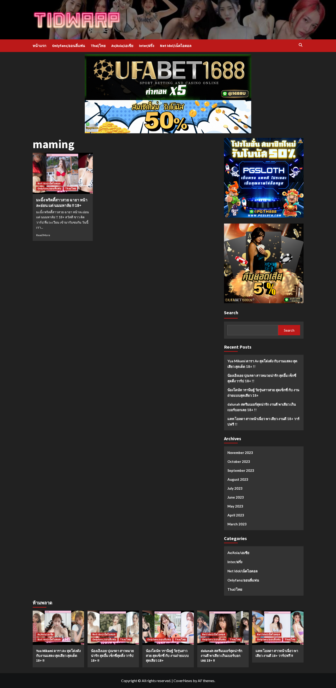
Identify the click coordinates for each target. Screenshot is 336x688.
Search (231, 312)
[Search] (301, 45)
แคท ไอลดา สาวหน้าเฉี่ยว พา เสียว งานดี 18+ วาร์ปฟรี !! (263, 421)
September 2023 (240, 470)
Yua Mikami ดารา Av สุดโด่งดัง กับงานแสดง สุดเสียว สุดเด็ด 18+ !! (262, 364)
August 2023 (237, 479)
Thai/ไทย (98, 45)
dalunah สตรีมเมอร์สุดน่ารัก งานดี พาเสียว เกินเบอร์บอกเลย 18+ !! (261, 407)
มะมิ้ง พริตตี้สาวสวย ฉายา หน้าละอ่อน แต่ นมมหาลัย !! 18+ (62, 202)
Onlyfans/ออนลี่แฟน (68, 45)
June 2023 (235, 497)
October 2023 (238, 461)
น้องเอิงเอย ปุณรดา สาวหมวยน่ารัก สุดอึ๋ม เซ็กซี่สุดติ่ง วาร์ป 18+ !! (261, 378)
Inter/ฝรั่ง (146, 45)
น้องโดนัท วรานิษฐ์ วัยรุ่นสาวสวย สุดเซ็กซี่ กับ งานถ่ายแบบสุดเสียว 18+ (263, 392)
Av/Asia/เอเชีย (122, 45)
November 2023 (240, 452)
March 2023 (237, 524)
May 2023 (235, 506)
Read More (43, 235)
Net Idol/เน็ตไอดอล (176, 45)
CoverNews (182, 680)
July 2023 (235, 488)
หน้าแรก (39, 45)
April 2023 (235, 515)
